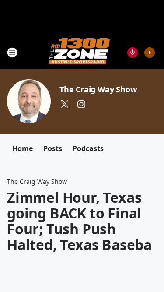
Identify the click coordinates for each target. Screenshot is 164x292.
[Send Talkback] (132, 52)
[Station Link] (79, 52)
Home (22, 148)
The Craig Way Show (97, 89)
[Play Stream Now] (149, 52)
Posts (52, 148)
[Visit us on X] (64, 104)
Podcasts (88, 148)
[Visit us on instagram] (81, 104)
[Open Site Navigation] (12, 52)
